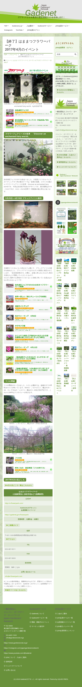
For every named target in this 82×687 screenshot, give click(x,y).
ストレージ (9, 60)
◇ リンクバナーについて (13, 666)
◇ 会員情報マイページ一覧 (65, 622)
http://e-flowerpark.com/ (14, 503)
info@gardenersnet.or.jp (68, 130)
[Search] (75, 54)
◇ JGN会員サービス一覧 (64, 618)
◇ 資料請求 (8, 661)
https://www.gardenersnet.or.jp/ (16, 643)
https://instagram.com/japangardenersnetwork (21, 648)
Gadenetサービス (44, 26)
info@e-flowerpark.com (13, 576)
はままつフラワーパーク (20, 60)
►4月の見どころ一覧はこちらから (18, 485)
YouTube (19, 30)
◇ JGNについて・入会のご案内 (15, 657)
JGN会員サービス (62, 26)
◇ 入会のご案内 (61, 613)
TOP (5, 26)
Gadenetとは (17, 26)
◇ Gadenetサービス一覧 (38, 618)
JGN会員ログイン (33, 30)
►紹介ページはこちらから (15, 590)
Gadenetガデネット (27, 679)
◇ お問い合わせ (10, 670)
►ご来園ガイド (12, 525)
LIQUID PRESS (62, 679)
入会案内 (30, 26)
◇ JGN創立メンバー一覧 (64, 626)
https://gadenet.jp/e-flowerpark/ (17, 515)
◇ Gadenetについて (36, 613)
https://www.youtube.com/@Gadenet (17, 653)
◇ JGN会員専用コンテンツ (64, 630)
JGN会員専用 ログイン (64, 47)
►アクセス (10, 539)
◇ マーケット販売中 (36, 626)
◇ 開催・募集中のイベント (39, 622)
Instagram (8, 30)
